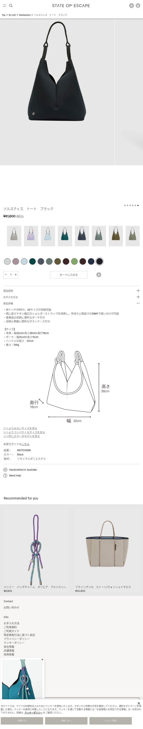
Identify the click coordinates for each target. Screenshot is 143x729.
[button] (124, 205)
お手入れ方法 (11, 623)
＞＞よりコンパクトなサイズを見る (24, 432)
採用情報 (9, 654)
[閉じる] (139, 703)
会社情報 (9, 647)
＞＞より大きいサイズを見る (20, 428)
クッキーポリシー (14, 643)
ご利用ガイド (11, 631)
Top (3, 15)
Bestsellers (25, 15)
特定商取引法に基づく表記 (19, 635)
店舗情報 (9, 650)
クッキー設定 (110, 720)
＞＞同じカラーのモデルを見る (21, 436)
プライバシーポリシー (17, 639)
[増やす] (15, 274)
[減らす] (6, 274)
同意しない (66, 720)
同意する (22, 720)
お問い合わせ (11, 607)
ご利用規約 (10, 627)
